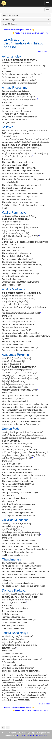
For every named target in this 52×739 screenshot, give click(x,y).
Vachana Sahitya (9, 19)
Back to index (43, 51)
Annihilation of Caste (10, 15)
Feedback (43, 735)
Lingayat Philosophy (10, 24)
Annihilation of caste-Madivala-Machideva (31, 33)
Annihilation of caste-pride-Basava (17, 29)
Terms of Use (32, 735)
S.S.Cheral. (21, 735)
